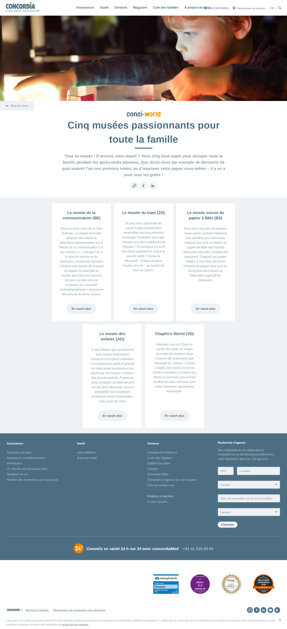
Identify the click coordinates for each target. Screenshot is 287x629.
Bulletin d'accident (158, 463)
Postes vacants (157, 501)
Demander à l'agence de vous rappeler (172, 479)
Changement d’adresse (162, 452)
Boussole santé (87, 457)
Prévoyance (14, 463)
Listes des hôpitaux (159, 457)
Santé (104, 7)
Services (120, 7)
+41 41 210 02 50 (198, 549)
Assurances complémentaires (26, 457)
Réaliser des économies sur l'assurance (32, 479)
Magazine (140, 7)
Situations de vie (17, 474)
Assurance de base (19, 452)
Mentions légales (37, 610)
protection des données (75, 624)
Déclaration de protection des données (79, 610)
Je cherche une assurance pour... (28, 468)
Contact (152, 468)
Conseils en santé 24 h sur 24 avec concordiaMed (132, 549)
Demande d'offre (157, 474)
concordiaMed (86, 452)
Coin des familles (165, 7)
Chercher (227, 524)
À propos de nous (197, 7)
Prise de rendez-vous (161, 485)
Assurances (85, 7)
